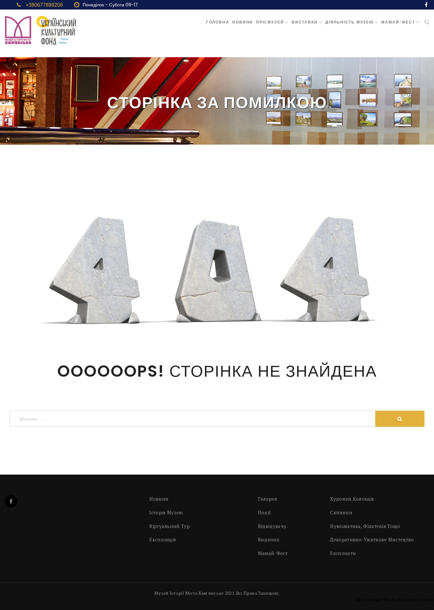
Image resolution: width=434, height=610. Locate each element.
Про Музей (270, 22)
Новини (242, 22)
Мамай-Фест (399, 22)
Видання (268, 539)
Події (264, 512)
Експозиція (162, 539)
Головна (217, 22)
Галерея (267, 499)
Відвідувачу (272, 526)
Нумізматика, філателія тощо (365, 526)
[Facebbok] (11, 501)
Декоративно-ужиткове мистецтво (372, 539)
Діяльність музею (350, 22)
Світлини (341, 512)
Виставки (305, 22)
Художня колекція (352, 499)
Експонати (343, 553)
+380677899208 (44, 5)
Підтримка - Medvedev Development (395, 599)
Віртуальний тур (169, 526)
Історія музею (166, 512)
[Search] (426, 22)
